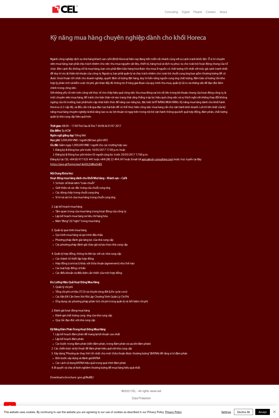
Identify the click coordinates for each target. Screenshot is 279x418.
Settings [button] (226, 412)
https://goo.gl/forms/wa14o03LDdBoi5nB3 (76, 164)
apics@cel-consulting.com (157, 159)
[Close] (274, 412)
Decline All (243, 412)
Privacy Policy (173, 412)
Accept (263, 412)
